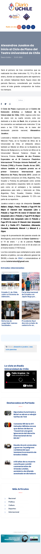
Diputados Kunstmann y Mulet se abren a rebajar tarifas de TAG (25, 414)
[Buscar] (28, 27)
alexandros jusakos (21, 347)
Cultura (20, 100)
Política (12, 502)
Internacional (14, 512)
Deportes (12, 509)
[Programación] (24, 27)
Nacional (12, 498)
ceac (31, 347)
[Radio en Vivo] (19, 27)
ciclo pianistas (11, 349)
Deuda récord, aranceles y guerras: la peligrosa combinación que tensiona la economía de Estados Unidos (25, 450)
